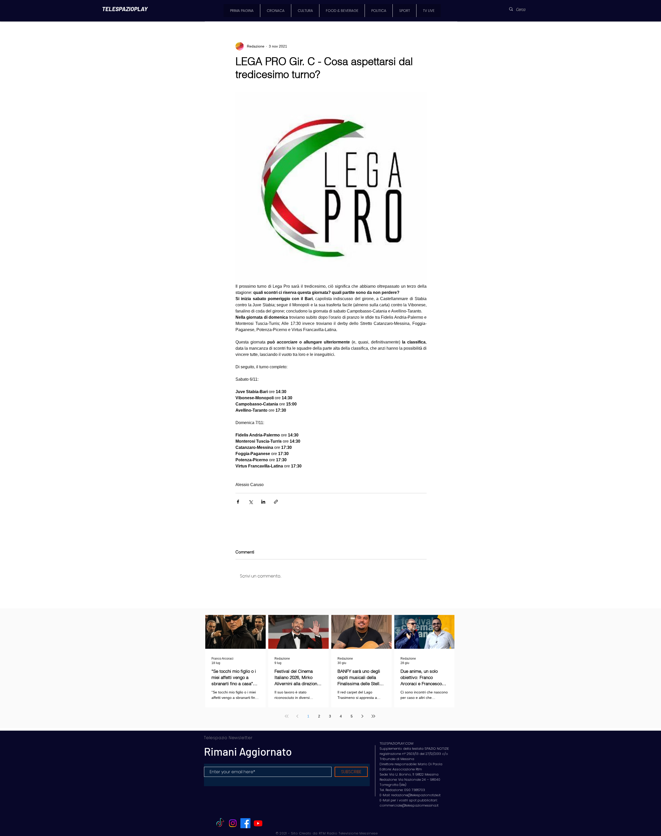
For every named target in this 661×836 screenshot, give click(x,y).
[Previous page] (297, 716)
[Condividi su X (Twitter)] (250, 501)
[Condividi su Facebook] (237, 501)
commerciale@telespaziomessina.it (409, 805)
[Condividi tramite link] (275, 501)
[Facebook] (245, 823)
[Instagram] (233, 823)
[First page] (286, 716)
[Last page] (373, 716)
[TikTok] (220, 823)
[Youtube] (258, 823)
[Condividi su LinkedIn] (263, 501)
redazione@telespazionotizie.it (415, 795)
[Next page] (362, 716)
